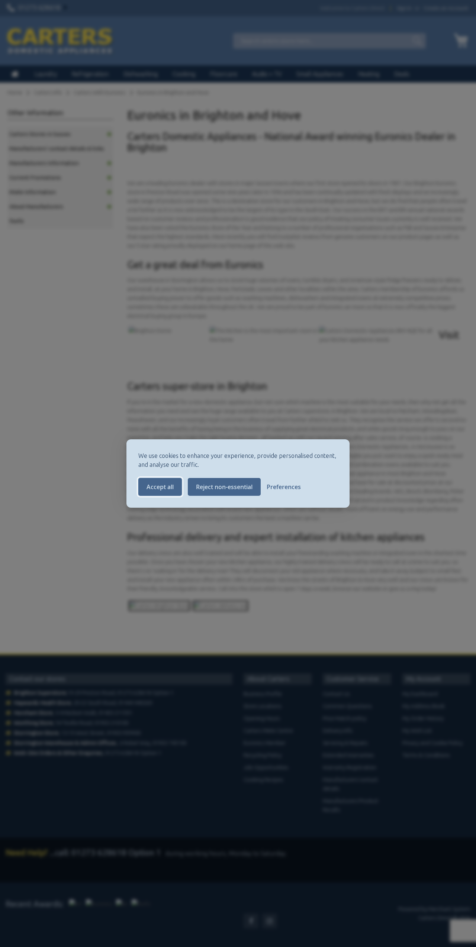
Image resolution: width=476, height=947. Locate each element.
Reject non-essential (224, 487)
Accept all (160, 487)
